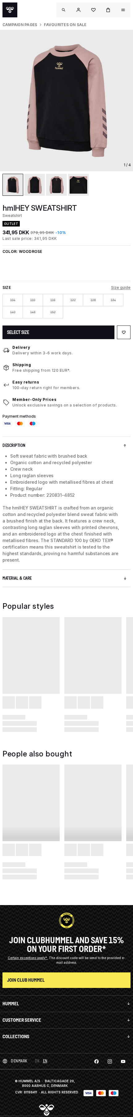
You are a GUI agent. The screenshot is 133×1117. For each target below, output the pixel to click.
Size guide (121, 287)
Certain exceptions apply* (28, 958)
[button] (78, 9)
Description (14, 445)
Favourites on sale (65, 24)
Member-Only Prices (34, 399)
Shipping (21, 364)
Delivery (21, 347)
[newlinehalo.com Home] (9, 9)
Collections (15, 1036)
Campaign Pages (19, 24)
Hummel (10, 1003)
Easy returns (25, 382)
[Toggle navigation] (63, 9)
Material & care (17, 578)
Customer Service (21, 1020)
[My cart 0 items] (108, 9)
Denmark (19, 1061)
